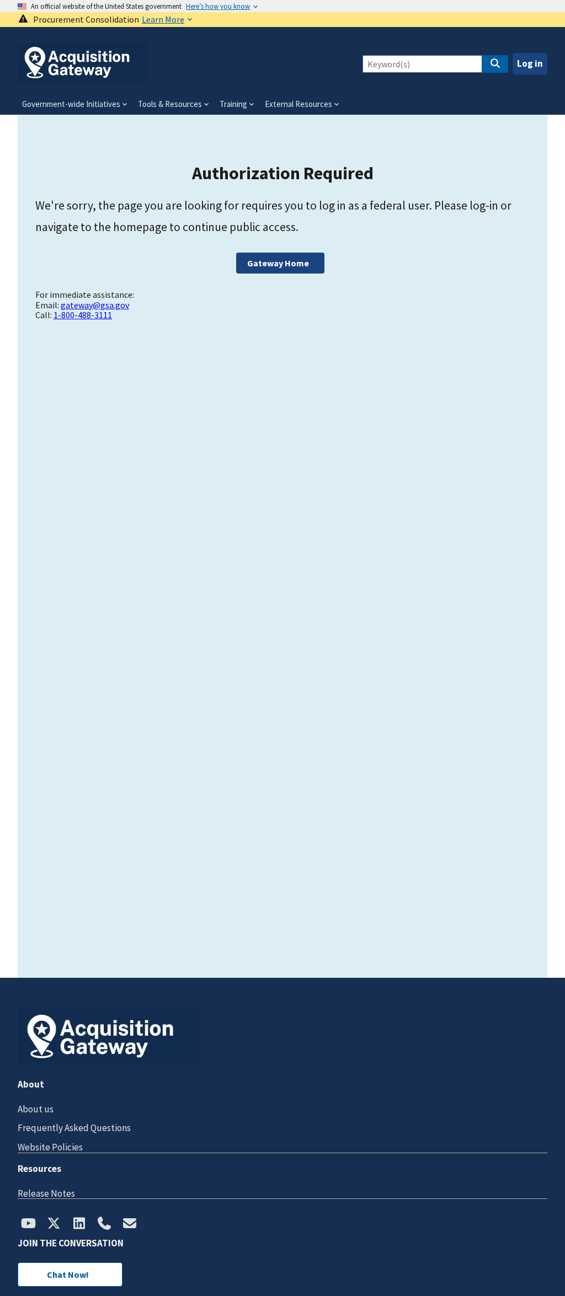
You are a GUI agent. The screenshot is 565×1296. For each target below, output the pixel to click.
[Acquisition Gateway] (83, 78)
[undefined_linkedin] (78, 1224)
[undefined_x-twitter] (53, 1224)
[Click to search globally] (495, 64)
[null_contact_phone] (104, 1224)
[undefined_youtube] (28, 1224)
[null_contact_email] (129, 1224)
